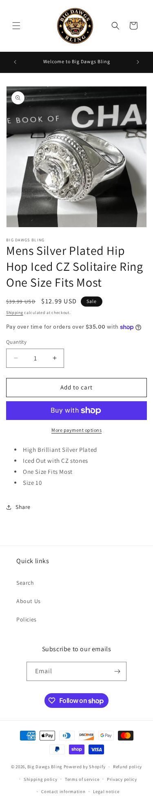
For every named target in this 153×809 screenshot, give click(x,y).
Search (25, 582)
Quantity (16, 341)
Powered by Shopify (85, 766)
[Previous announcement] (15, 62)
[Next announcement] (138, 62)
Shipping (14, 312)
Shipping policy (41, 779)
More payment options (76, 430)
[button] (16, 26)
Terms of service (82, 779)
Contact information (63, 791)
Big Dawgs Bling (44, 766)
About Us (28, 601)
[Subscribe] (117, 671)
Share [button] (23, 507)
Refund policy (127, 766)
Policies (26, 619)
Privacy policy (122, 779)
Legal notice (106, 791)
